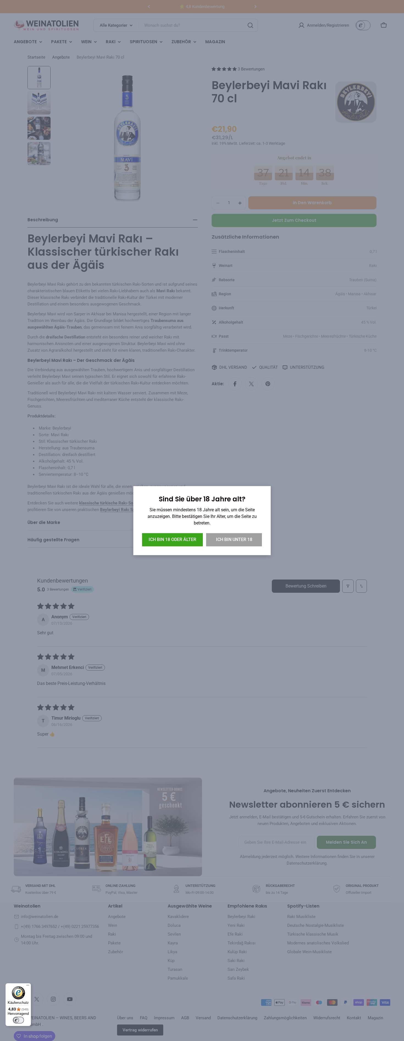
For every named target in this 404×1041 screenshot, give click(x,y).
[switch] (18, 1020)
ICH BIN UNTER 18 (234, 539)
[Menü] (27, 986)
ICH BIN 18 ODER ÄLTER (172, 539)
